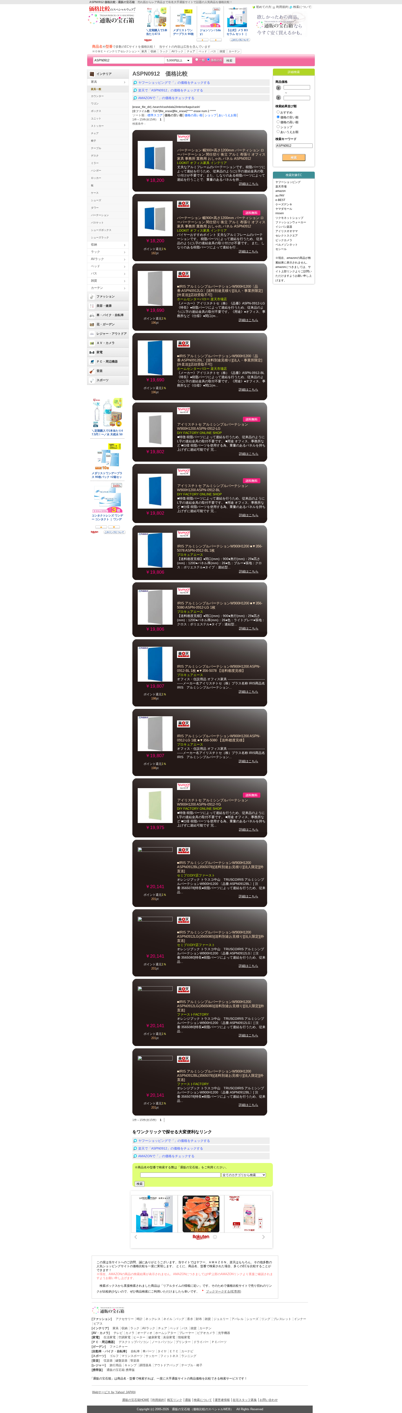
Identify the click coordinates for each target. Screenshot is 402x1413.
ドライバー (201, 1342)
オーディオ (144, 1333)
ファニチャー (119, 1346)
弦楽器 (108, 1360)
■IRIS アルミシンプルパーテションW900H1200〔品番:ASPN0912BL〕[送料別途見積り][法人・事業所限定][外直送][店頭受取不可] (219, 360)
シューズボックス (101, 230)
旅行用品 (116, 1365)
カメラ (129, 1333)
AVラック (177, 51)
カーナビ (187, 1351)
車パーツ (149, 1351)
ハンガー (96, 170)
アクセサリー (125, 1319)
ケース (95, 192)
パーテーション (100, 215)
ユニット (96, 118)
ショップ (210, 115)
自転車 (135, 1351)
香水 (190, 1319)
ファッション (106, 296)
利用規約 (158, 1400)
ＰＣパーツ (219, 1342)
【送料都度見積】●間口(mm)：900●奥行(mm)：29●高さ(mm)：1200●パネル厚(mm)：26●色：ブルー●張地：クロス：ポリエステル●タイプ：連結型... (219, 563)
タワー (95, 207)
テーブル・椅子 (191, 1365)
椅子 (93, 140)
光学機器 (224, 1333)
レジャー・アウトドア (112, 333)
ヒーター (139, 1337)
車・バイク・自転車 (110, 315)
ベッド (203, 51)
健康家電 (154, 1337)
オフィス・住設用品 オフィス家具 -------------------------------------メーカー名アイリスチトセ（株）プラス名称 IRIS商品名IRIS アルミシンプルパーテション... (221, 683)
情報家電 (184, 1337)
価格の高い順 (193, 115)
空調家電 (124, 1337)
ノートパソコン (162, 1342)
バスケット (97, 222)
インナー (300, 1319)
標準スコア (155, 115)
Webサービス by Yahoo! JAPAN (113, 1392)
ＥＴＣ (173, 1351)
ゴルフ (114, 1356)
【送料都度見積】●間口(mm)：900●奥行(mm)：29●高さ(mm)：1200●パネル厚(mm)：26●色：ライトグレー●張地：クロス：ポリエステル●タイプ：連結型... (221, 620)
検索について (203, 1400)
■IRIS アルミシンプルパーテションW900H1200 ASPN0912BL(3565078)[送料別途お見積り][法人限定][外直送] (220, 867)
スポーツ (103, 380)
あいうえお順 (227, 115)
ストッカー (97, 125)
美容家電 (169, 1337)
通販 (188, 1400)
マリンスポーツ (132, 1356)
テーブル (96, 148)
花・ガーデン (106, 324)
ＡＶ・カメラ (106, 343)
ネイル (167, 1319)
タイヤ (162, 1351)
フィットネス (169, 1356)
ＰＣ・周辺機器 (107, 361)
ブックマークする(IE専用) (223, 1291)
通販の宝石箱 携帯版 (121, 1370)
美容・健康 (104, 305)
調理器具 (145, 1365)
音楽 (100, 371)
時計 (140, 1319)
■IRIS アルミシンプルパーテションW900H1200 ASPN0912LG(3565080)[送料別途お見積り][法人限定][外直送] (220, 936)
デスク (95, 155)
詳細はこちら (248, 184)
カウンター (97, 96)
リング (265, 1319)
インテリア (104, 74)
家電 (100, 352)
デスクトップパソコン (134, 1342)
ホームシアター (165, 1333)
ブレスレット (282, 1319)
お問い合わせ (269, 1400)
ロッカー (96, 178)
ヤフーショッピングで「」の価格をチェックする (174, 82)
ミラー (95, 163)
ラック (164, 51)
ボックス (96, 111)
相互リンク (174, 1400)
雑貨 (222, 51)
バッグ (179, 1319)
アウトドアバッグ (166, 1365)
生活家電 (110, 1337)
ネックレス (153, 1319)
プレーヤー (186, 1333)
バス (213, 51)
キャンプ (130, 1365)
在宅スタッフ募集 (245, 1400)
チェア (191, 51)
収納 (153, 51)
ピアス (98, 1323)
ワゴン (95, 103)
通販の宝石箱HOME (135, 1400)
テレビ (118, 1333)
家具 (144, 51)
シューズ (96, 200)
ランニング (188, 1356)
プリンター (183, 1342)
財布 (199, 1319)
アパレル (237, 1319)
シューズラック (100, 237)
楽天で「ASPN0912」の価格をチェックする (170, 90)
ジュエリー (221, 1319)
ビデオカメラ (206, 1333)
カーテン (234, 51)
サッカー (151, 1356)
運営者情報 (222, 1400)
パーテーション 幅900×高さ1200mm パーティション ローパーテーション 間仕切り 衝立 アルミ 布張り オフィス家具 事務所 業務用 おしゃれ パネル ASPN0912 (221, 154)
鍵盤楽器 (121, 1360)
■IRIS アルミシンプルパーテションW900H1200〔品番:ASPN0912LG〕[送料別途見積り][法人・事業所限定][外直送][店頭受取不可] (220, 291)
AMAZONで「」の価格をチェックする (166, 98)
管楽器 (134, 1360)
